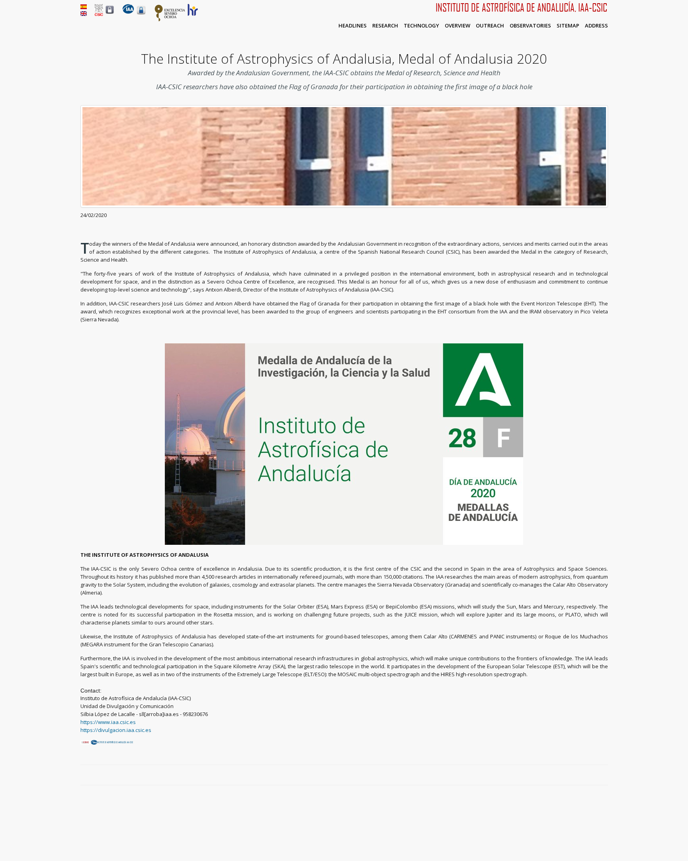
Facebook (576, 775)
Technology (421, 25)
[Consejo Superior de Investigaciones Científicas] (98, 14)
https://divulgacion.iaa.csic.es (115, 730)
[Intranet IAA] (141, 14)
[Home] (128, 12)
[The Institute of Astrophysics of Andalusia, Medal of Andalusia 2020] (83, 14)
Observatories (530, 25)
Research (385, 25)
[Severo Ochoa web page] (170, 19)
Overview (457, 25)
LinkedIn (604, 775)
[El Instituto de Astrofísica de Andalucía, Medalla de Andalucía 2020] (83, 7)
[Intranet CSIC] (109, 13)
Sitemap (568, 25)
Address (596, 25)
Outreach (490, 25)
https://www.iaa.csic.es (108, 722)
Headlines (352, 25)
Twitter (586, 775)
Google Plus (595, 775)
